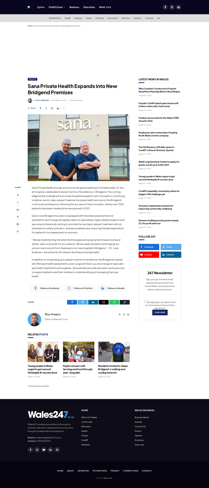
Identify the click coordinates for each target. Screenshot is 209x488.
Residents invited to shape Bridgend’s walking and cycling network (113, 369)
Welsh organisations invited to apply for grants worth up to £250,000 (159, 163)
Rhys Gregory (42, 100)
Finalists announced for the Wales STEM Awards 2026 (159, 119)
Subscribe (160, 312)
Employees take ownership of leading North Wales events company (158, 134)
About (70, 471)
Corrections (130, 471)
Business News (142, 417)
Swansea (78, 18)
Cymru (41, 7)
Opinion (138, 435)
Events (138, 431)
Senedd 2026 (55, 18)
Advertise (126, 18)
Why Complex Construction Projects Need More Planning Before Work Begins (159, 90)
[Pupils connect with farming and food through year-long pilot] (79, 352)
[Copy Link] (52, 108)
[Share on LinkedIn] (57, 108)
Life (158, 18)
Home (30, 26)
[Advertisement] (104, 52)
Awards (138, 422)
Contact (147, 471)
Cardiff (68, 18)
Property (137, 18)
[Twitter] (18, 202)
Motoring (100, 18)
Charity (89, 18)
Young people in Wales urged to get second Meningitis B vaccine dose (42, 369)
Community (86, 422)
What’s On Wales (89, 417)
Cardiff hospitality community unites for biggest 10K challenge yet (159, 192)
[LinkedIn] (18, 209)
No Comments (77, 100)
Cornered (149, 18)
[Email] (18, 224)
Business (74, 7)
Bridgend (32, 79)
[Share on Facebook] (40, 108)
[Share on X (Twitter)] (46, 108)
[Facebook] (18, 195)
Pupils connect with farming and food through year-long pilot (77, 369)
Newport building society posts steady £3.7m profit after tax (158, 222)
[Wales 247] (29, 7)
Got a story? (112, 18)
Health (84, 431)
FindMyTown (56, 7)
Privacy (115, 471)
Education (89, 7)
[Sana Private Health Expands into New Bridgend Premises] (79, 147)
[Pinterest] (18, 217)
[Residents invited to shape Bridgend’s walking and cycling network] (114, 352)
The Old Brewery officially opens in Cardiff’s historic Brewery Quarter (156, 148)
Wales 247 (108, 478)
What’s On (105, 7)
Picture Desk (100, 471)
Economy (139, 440)
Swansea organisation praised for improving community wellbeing (156, 207)
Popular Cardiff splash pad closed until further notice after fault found (158, 104)
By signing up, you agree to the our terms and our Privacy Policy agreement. (160, 305)
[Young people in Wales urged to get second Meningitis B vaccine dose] (43, 352)
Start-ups (139, 444)
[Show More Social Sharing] (63, 108)
